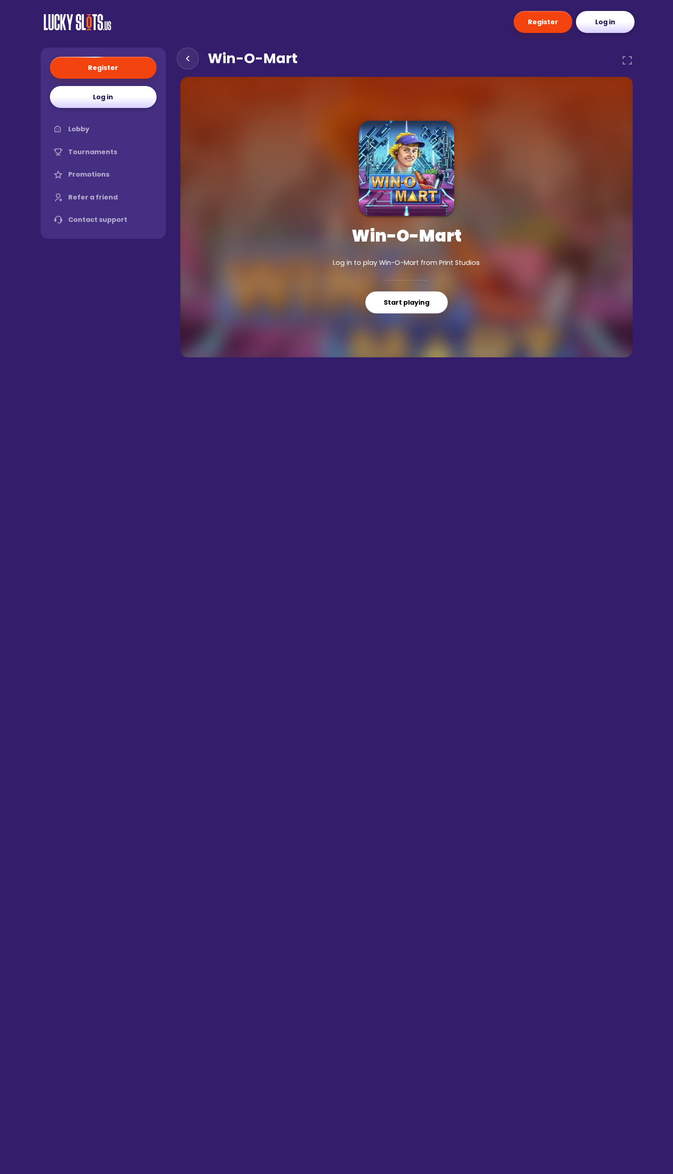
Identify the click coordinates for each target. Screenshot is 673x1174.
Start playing (406, 302)
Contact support (97, 219)
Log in (605, 22)
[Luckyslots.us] (77, 22)
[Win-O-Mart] (406, 168)
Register (543, 22)
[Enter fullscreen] (627, 60)
